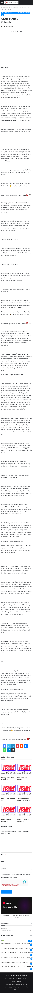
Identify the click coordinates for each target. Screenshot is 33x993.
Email (3, 861)
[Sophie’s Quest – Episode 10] (24, 768)
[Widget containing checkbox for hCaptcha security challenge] (14, 883)
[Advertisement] (16, 49)
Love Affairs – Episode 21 (8, 799)
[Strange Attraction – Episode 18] (8, 768)
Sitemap (16, 990)
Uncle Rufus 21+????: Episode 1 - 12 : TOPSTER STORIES (16, 12)
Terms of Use (25, 987)
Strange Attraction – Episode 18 (8, 778)
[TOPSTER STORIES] (11, 2)
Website (3, 868)
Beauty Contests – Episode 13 (7, 820)
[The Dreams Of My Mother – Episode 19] (24, 789)
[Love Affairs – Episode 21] (8, 789)
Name (3, 854)
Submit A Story (8, 987)
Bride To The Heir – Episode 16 (23, 820)
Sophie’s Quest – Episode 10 (22, 778)
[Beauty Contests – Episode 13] (8, 810)
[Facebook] (4, 746)
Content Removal (16, 981)
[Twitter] (9, 746)
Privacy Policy (17, 987)
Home (4, 7)
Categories (4, 928)
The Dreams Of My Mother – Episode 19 (23, 799)
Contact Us (25, 978)
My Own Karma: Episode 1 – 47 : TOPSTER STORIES (17, 943)
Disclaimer (18, 978)
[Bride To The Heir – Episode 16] (24, 810)
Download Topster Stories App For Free (16, 984)
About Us (11, 978)
